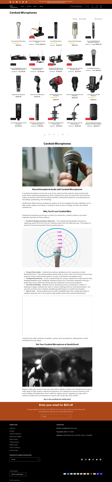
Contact (12, 431)
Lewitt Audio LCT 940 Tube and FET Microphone (18, 123)
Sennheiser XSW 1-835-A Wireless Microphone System (75, 69)
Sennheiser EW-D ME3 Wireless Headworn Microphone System (56, 69)
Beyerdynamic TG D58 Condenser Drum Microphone (56, 123)
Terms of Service (15, 447)
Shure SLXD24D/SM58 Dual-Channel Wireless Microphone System (18, 69)
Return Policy (14, 439)
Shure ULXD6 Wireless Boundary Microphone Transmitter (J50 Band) (93, 123)
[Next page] (67, 134)
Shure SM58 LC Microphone (93, 68)
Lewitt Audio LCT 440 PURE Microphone (93, 95)
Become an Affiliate (15, 436)
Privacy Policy (14, 450)
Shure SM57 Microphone (56, 41)
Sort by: (75, 19)
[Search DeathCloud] (87, 6)
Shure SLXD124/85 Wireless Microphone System (37, 69)
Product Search (14, 442)
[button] (23, 6)
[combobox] (79, 6)
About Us (12, 428)
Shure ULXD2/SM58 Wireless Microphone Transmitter (93, 42)
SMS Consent (14, 445)
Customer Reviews (15, 434)
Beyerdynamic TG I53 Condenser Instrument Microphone (37, 123)
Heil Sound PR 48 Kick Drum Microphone (56, 95)
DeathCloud (17, 480)
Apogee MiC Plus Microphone (18, 94)
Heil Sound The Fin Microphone (37, 94)
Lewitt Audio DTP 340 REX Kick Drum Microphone (74, 95)
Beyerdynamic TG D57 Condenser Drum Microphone (74, 123)
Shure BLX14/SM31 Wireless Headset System (37, 42)
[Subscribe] (69, 416)
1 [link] (44, 134)
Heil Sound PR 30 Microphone (74, 41)
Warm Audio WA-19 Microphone (18, 41)
